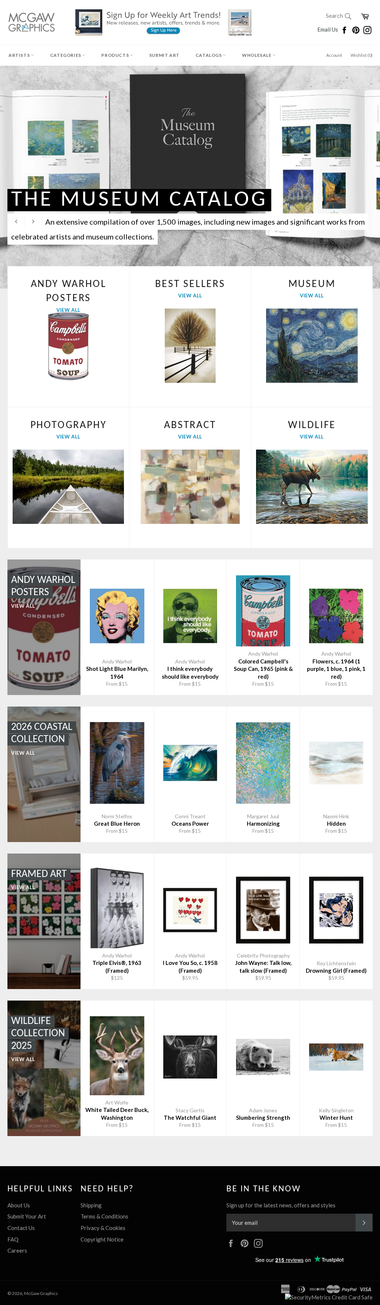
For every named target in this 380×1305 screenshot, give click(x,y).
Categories (66, 55)
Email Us (328, 29)
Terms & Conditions (104, 1216)
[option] (190, 177)
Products (115, 55)
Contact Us (21, 1227)
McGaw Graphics (41, 1293)
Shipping (91, 1205)
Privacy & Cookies (103, 1227)
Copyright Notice (102, 1239)
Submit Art (164, 55)
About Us (18, 1205)
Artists (20, 55)
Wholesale (257, 55)
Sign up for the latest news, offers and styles (280, 1205)
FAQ (13, 1239)
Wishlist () (362, 55)
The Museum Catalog (139, 200)
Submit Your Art (26, 1216)
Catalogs (209, 55)
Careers (17, 1250)
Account (334, 55)
